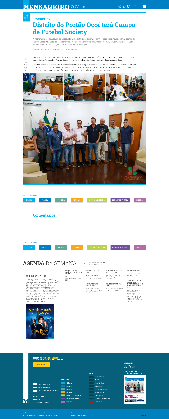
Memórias (36, 399)
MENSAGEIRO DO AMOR (41, 402)
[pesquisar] (135, 6)
